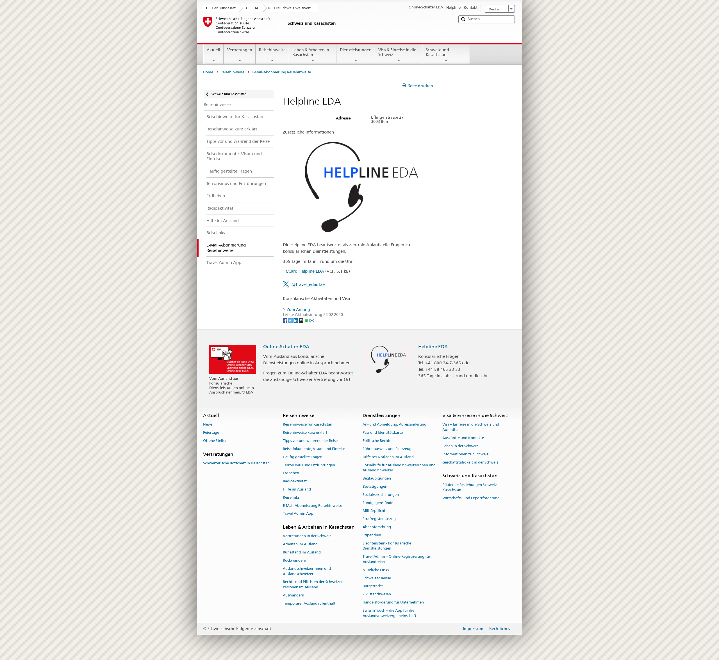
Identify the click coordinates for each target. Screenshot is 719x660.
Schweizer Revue (377, 578)
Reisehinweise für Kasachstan (307, 424)
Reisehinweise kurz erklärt (305, 433)
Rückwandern (294, 560)
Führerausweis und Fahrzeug (387, 449)
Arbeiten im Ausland (300, 544)
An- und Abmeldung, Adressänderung (394, 424)
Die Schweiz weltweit (292, 8)
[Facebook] (285, 320)
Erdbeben (291, 473)
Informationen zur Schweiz (465, 454)
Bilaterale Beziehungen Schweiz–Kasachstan (470, 487)
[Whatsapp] (307, 320)
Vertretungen (239, 50)
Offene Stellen (215, 441)
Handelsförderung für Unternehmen (393, 602)
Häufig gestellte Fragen (302, 457)
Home (208, 72)
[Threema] (301, 320)
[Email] (312, 320)
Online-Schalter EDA (286, 346)
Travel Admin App (298, 514)
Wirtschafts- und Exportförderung (471, 498)
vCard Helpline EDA (318, 271)
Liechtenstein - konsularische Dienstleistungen (387, 546)
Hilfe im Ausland (297, 489)
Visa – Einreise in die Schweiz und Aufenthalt (470, 427)
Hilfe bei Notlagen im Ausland (388, 457)
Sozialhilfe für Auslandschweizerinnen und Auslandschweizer (399, 468)
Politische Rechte (377, 441)
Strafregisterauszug (379, 519)
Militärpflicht (374, 511)
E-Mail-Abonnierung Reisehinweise (312, 505)
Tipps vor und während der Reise (310, 441)
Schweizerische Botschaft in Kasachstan (236, 463)
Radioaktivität (295, 481)
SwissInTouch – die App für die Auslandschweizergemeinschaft (389, 613)
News (207, 424)
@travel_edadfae (308, 284)
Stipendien (372, 535)
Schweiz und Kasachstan (437, 52)
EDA (254, 8)
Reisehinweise (272, 50)
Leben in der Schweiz (460, 446)
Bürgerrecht (373, 586)
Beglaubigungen (377, 478)
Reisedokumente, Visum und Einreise (314, 449)
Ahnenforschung (377, 527)
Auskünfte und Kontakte (463, 438)
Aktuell (213, 50)
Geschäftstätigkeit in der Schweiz (470, 462)
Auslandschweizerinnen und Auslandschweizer (307, 571)
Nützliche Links (376, 570)
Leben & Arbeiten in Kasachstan (310, 52)
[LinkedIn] (296, 320)
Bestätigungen (375, 486)
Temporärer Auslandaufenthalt (309, 603)
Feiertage (211, 433)
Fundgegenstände (378, 503)
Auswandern (293, 595)
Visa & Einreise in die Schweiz (397, 52)
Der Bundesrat (224, 8)
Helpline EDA (433, 346)
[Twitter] (290, 320)
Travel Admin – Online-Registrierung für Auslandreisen (396, 559)
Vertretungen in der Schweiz (307, 536)
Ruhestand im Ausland (302, 552)
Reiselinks (291, 497)
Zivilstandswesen (377, 594)
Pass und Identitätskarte (383, 433)
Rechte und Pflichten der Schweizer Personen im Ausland (313, 584)
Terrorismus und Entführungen (309, 465)
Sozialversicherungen (381, 494)
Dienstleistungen (356, 50)
